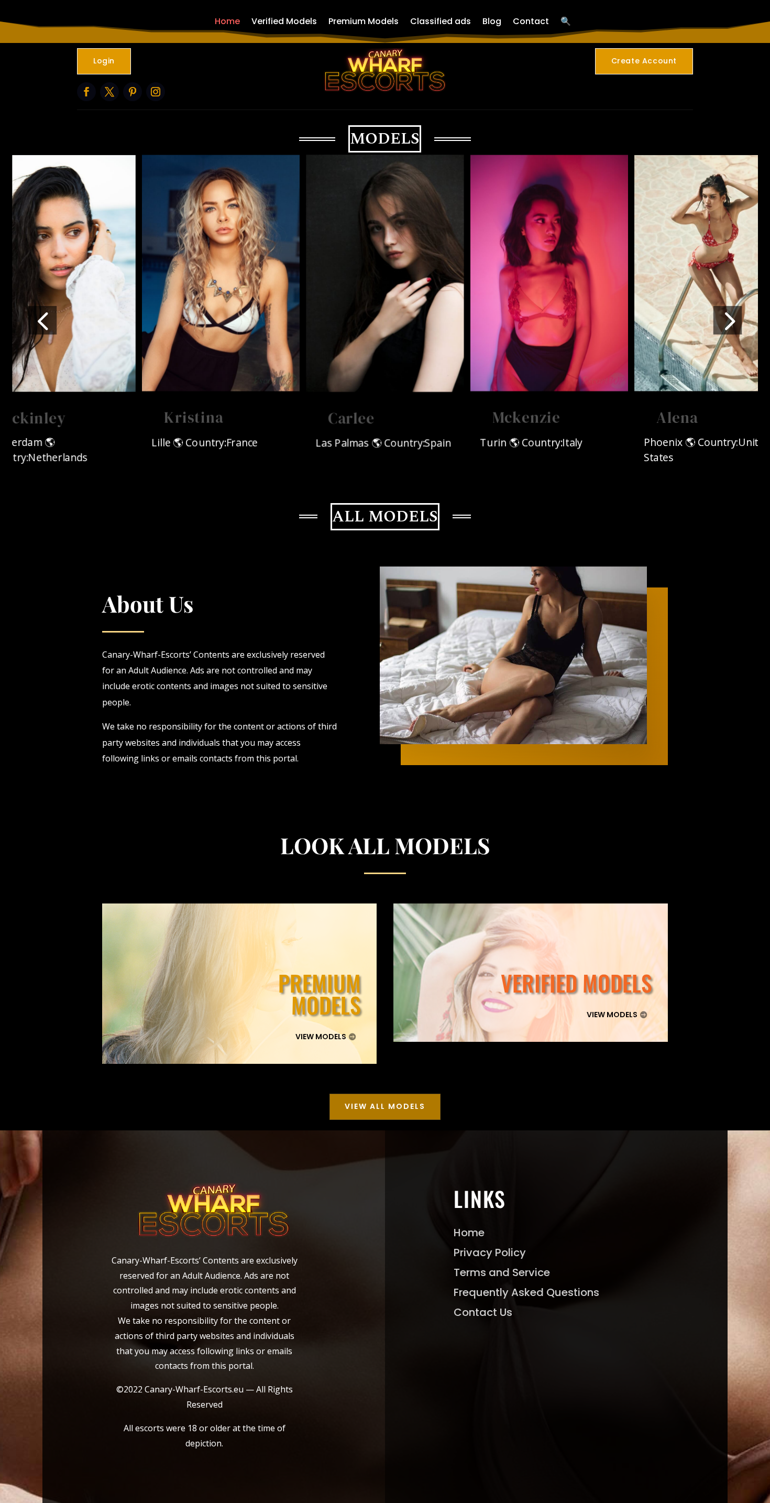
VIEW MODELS (320, 1036)
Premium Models (363, 21)
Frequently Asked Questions (526, 1292)
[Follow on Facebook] (86, 91)
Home (227, 21)
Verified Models (284, 21)
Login (104, 61)
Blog (491, 21)
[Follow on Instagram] (155, 91)
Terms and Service (502, 1272)
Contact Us (483, 1312)
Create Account (644, 61)
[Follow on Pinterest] (132, 91)
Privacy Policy (490, 1252)
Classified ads (440, 21)
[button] (42, 320)
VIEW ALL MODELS (385, 1106)
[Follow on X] (109, 91)
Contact (531, 21)
